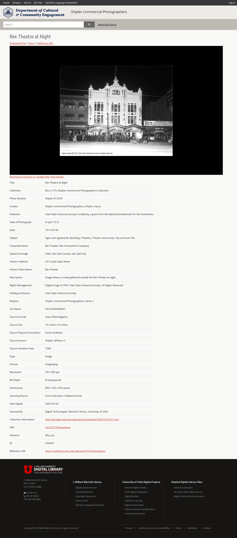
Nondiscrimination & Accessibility (154, 528)
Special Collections (84, 491)
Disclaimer (193, 528)
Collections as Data (134, 500)
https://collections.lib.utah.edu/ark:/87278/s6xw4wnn (75, 451)
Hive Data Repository (135, 513)
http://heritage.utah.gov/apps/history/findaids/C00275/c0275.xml (82, 419)
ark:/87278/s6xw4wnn (58, 427)
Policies (207, 528)
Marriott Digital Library (136, 487)
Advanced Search (107, 24)
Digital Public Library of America (189, 496)
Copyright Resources (85, 496)
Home (6, 2)
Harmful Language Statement (61, 2)
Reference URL (45, 43)
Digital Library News (134, 505)
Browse (17, 2)
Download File (18, 43)
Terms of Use (81, 500)
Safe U (179, 528)
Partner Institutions (183, 487)
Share (31, 43)
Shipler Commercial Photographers (99, 12)
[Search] (89, 24)
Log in (232, 2)
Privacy (128, 528)
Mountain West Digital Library (188, 491)
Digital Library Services (86, 487)
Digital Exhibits (132, 496)
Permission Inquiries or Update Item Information (37, 176)
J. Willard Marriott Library (36, 480)
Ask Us (27, 2)
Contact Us (31, 492)
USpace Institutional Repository (140, 509)
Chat (39, 2)
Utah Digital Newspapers (136, 491)
